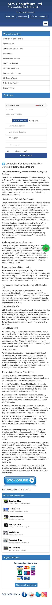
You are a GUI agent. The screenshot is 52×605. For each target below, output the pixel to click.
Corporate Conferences (12, 73)
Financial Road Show (11, 68)
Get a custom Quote (39, 16)
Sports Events (8, 43)
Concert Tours (8, 88)
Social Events (8, 53)
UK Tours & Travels (10, 78)
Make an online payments (26, 585)
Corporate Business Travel (13, 48)
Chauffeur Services (12, 34)
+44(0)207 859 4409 (26, 12)
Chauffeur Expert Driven (14, 495)
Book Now (10, 16)
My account (22, 16)
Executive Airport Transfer (13, 39)
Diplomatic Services (10, 63)
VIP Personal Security (11, 58)
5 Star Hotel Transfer (11, 83)
